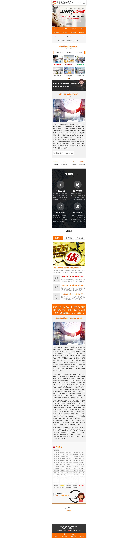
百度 (65, 530)
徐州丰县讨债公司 (75, 460)
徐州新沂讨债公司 (62, 460)
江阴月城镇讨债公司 (56, 473)
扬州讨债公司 (75, 485)
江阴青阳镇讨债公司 (62, 473)
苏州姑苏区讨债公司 (81, 462)
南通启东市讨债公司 (62, 466)
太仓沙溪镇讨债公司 (62, 483)
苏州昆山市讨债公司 (69, 462)
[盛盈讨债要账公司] (63, 2)
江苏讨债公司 (56, 450)
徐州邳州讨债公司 (69, 460)
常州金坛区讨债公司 (69, 456)
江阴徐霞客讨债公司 (69, 473)
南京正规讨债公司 (56, 487)
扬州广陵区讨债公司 (75, 458)
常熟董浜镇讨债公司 (69, 471)
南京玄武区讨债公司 (75, 452)
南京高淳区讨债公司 (69, 452)
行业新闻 (69, 238)
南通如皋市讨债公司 (69, 466)
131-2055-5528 (69, 153)
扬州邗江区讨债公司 (81, 458)
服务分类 (56, 32)
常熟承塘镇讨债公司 (81, 468)
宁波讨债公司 (68, 485)
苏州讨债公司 (68, 487)
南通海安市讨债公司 (75, 466)
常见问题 (80, 238)
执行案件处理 (59, 52)
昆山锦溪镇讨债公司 (81, 477)
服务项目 (73, 28)
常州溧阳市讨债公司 (62, 456)
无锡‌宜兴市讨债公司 (69, 454)
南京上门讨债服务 (81, 485)
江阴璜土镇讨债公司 (81, 471)
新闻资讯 (82, 28)
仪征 (78, 41)
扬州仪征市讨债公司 (69, 458)
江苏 (74, 41)
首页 (63, 41)
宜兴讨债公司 (62, 487)
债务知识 (58, 238)
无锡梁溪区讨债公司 (75, 454)
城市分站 (73, 32)
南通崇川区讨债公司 (81, 466)
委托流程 (64, 32)
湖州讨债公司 (56, 485)
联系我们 (82, 32)
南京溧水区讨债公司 (62, 452)
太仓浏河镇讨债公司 (69, 483)
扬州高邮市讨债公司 (62, 458)
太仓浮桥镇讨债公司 (75, 483)
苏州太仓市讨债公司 (62, 462)
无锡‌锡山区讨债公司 (81, 454)
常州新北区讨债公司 (81, 456)
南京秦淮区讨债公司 (81, 452)
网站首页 (56, 28)
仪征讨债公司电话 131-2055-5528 (69, 313)
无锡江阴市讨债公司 (62, 454)
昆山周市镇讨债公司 (56, 479)
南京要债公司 (75, 487)
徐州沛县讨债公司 (81, 460)
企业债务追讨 (78, 52)
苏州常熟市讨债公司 (75, 462)
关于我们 (64, 28)
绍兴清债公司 (62, 485)
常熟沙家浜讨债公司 (62, 471)
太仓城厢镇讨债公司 (56, 483)
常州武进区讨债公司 (75, 456)
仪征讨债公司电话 (58, 153)
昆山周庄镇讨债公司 (69, 477)
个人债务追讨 (69, 52)
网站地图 (59, 530)
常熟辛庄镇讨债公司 (56, 471)
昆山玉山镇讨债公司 (75, 477)
